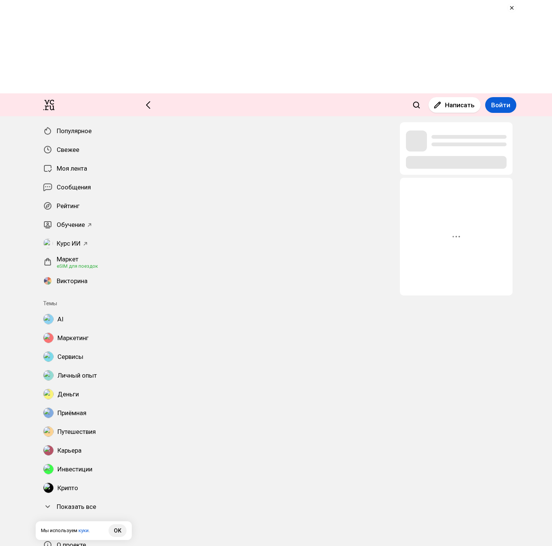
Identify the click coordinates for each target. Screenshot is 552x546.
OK (117, 530)
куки (83, 530)
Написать (460, 105)
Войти (500, 105)
